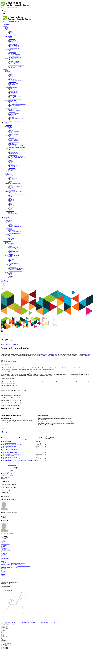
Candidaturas (6, 24)
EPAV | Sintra (12, 95)
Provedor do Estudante (14, 45)
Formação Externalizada (12, 87)
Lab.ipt (11, 179)
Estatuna (11, 250)
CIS (10, 198)
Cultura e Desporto (10, 245)
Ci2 (10, 188)
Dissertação (7, 472)
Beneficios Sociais (13, 153)
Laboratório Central (10, 175)
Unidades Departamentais (15, 57)
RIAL (10, 239)
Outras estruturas (10, 211)
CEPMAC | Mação (13, 97)
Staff (7, 148)
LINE (10, 204)
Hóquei (11, 254)
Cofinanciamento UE (14, 48)
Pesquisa (4, 280)
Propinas (11, 119)
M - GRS (5, 339)
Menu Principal (4, 281)
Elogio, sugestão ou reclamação (27, 622)
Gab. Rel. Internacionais (14, 233)
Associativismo (9, 264)
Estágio (6, 473)
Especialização (12, 86)
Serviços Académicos (14, 62)
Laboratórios (12, 67)
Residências (12, 261)
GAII (10, 181)
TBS (10, 216)
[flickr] (13, 625)
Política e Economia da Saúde (11, 449)
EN (4, 13)
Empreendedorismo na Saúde (11, 452)
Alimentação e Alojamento (12, 255)
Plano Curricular (7, 428)
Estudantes (8, 126)
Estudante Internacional (11, 222)
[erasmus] (3, 572)
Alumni (11, 170)
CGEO (11, 187)
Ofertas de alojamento (14, 263)
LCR (10, 201)
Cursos (8, 72)
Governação (9, 36)
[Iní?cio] (16, 8)
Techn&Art (12, 190)
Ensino (5, 69)
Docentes (8, 135)
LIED (10, 203)
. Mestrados (15, 344)
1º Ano (5, 431)
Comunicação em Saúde (10, 443)
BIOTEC (11, 195)
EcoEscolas (12, 168)
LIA (10, 182)
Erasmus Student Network (15, 226)
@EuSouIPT (9, 158)
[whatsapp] (15, 625)
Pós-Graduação (12, 82)
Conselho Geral (12, 40)
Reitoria (11, 41)
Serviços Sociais (13, 115)
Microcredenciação (13, 83)
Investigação (6, 172)
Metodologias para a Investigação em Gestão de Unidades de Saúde (20, 460)
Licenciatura (12, 76)
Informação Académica (11, 108)
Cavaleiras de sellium (14, 251)
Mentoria (11, 164)
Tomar (10, 277)
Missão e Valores (13, 35)
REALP (8, 234)
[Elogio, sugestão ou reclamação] (5, 562)
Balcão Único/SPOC (14, 121)
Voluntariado (12, 166)
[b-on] (2, 575)
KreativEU (8, 221)
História (8, 29)
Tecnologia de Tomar (14, 56)
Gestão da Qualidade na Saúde (12, 455)
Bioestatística (8, 441)
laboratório (86, 354)
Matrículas (11, 117)
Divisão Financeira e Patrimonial (16, 65)
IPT (2, 22)
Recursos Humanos (13, 63)
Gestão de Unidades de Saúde (11, 457)
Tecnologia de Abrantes (14, 54)
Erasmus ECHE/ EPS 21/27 (15, 231)
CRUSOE (11, 238)
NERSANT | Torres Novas (15, 99)
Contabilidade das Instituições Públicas (13, 444)
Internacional (6, 217)
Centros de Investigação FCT (13, 183)
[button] (1, 649)
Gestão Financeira (9, 447)
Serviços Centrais (13, 139)
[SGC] (2, 570)
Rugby (10, 252)
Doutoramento (12, 79)
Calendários (12, 112)
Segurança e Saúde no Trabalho (16, 145)
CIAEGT (11, 196)
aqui (45, 419)
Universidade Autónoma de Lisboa (17, 106)
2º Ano (5, 432)
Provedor (11, 130)
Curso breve (12, 84)
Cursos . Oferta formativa (6, 344)
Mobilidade (9, 228)
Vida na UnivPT (7, 241)
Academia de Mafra (13, 91)
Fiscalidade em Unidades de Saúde (13, 454)
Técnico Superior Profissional (16, 80)
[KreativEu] (3, 571)
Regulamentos (12, 114)
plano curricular (53, 354)
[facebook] (2, 625)
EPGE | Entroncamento (14, 96)
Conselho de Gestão (14, 43)
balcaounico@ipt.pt (58, 423)
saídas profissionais (58, 355)
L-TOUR (11, 205)
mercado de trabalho (30, 371)
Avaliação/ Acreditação (8, 340)
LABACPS (12, 200)
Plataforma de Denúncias (11, 622)
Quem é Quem (54, 622)
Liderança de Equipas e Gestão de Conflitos (15, 459)
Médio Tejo (9, 272)
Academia (11, 215)
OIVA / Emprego (13, 169)
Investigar (11, 143)
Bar (10, 260)
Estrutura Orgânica (43, 622)
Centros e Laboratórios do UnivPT (14, 191)
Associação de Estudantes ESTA (16, 269)
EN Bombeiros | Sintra (14, 93)
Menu (7, 27)
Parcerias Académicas (11, 100)
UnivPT (5, 26)
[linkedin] (10, 625)
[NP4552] (3, 568)
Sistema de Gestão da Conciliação (17, 147)
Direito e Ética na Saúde (10, 446)
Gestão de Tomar (13, 53)
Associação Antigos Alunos (15, 271)
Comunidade (6, 122)
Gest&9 (11, 209)
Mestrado (11, 78)
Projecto (6, 475)
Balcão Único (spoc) (14, 134)
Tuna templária (12, 248)
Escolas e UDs (9, 49)
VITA (10, 208)
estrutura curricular (43, 354)
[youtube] (7, 625)
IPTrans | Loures (13, 92)
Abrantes (11, 276)
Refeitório (11, 259)
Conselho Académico (14, 44)
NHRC (11, 207)
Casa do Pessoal (13, 144)
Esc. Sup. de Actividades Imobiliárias (17, 104)
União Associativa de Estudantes (16, 268)
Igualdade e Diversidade (14, 165)
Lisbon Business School (14, 105)
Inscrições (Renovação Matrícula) (17, 118)
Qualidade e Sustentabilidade (16, 162)
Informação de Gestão (14, 46)
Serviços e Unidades (11, 58)
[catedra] (3, 574)
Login (4, 11)
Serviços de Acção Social (15, 66)
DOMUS (11, 199)
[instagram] (4, 625)
